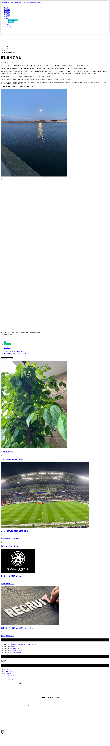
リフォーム (12, 676)
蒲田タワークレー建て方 (10, 546)
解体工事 (11, 678)
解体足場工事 (15, 648)
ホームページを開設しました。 (12, 576)
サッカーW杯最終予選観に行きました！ (15, 531)
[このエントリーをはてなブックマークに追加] (5, 342)
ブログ (6, 18)
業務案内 (7, 10)
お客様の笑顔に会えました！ (11, 538)
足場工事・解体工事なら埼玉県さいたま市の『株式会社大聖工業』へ (22, 740)
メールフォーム (7, 35)
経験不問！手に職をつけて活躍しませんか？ (17, 628)
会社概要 (7, 16)
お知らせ (10, 63)
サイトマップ (8, 26)
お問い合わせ (8, 24)
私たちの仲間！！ (7, 583)
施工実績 (7, 12)
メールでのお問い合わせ (50, 697)
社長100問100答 (13, 20)
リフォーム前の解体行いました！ (13, 459)
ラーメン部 (11, 22)
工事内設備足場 (16, 652)
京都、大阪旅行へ (7, 636)
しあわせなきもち (7, 451)
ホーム (6, 8)
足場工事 (11, 680)
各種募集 (7, 14)
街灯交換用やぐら (16, 650)
